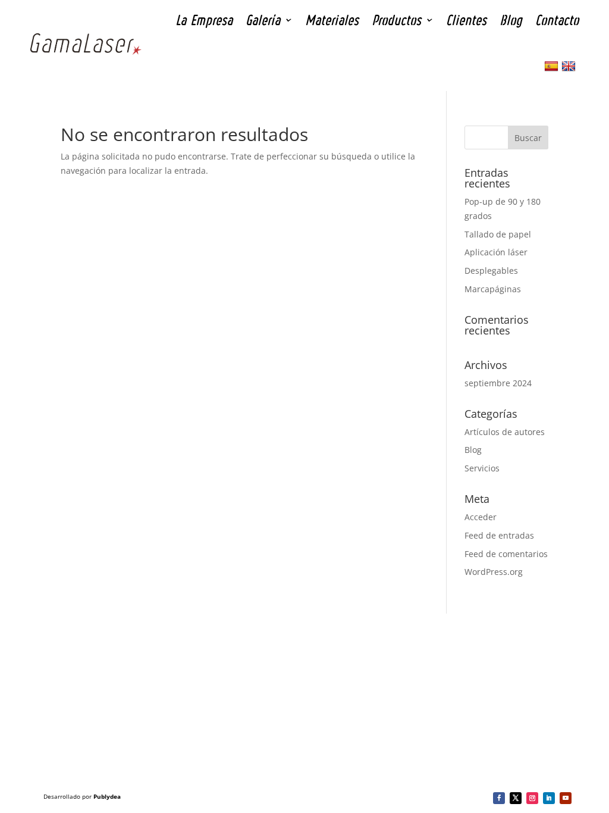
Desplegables (491, 270)
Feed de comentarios (506, 553)
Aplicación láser (496, 252)
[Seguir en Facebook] (499, 798)
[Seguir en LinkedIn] (549, 798)
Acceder (480, 517)
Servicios (482, 468)
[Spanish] (552, 66)
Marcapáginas (492, 289)
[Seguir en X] (516, 798)
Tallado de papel (497, 234)
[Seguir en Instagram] (532, 798)
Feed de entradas (499, 535)
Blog (473, 449)
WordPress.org (493, 571)
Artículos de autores (504, 431)
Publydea (107, 796)
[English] (570, 66)
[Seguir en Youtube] (566, 798)
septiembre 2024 (498, 383)
